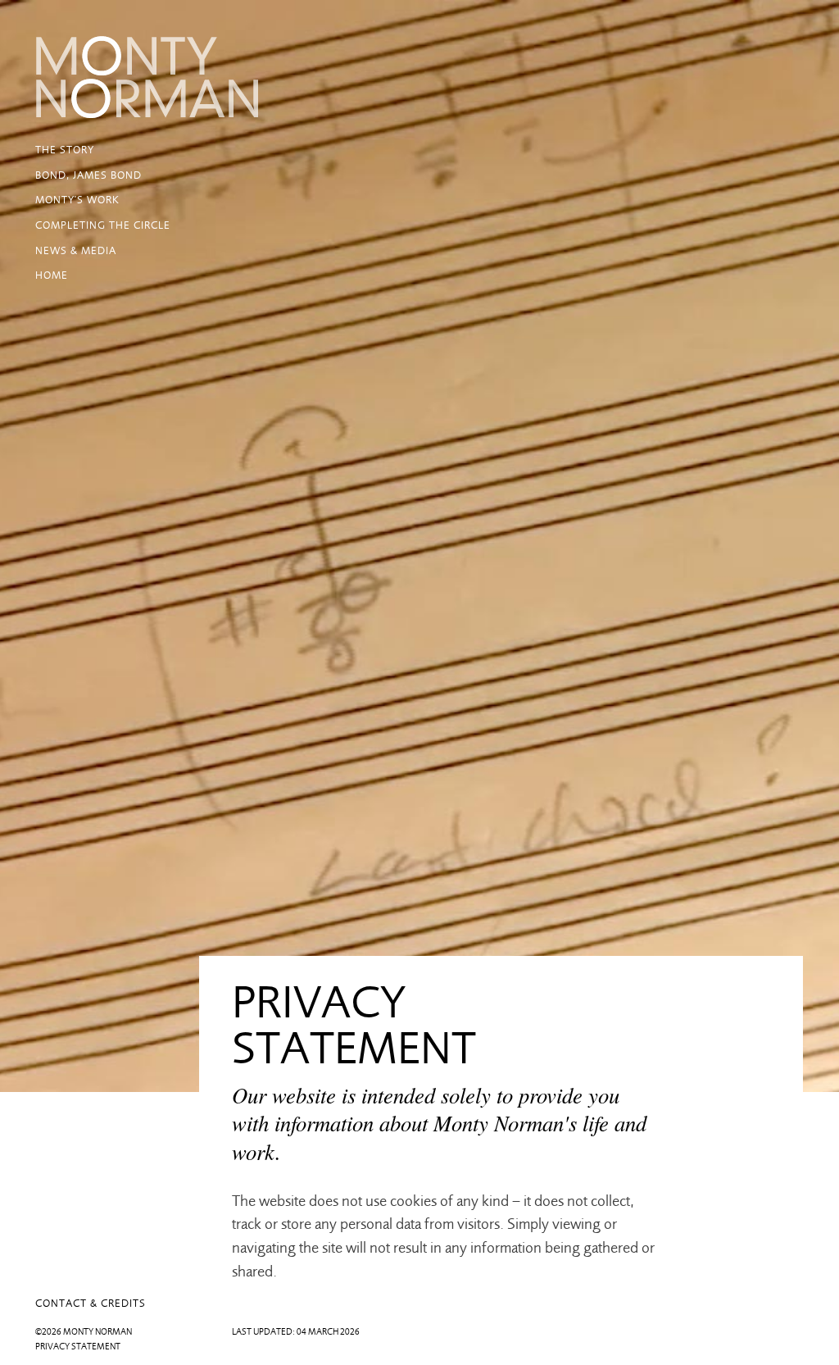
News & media (75, 250)
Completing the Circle (102, 225)
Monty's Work (77, 199)
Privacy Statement (77, 1347)
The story (64, 149)
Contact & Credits (90, 1303)
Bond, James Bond (88, 175)
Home (51, 275)
